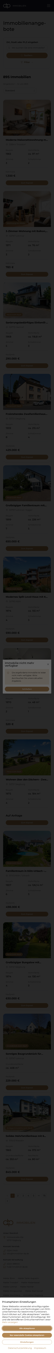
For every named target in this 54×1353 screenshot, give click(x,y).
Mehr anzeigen (10, 1322)
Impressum (40, 1348)
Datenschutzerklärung (20, 1348)
